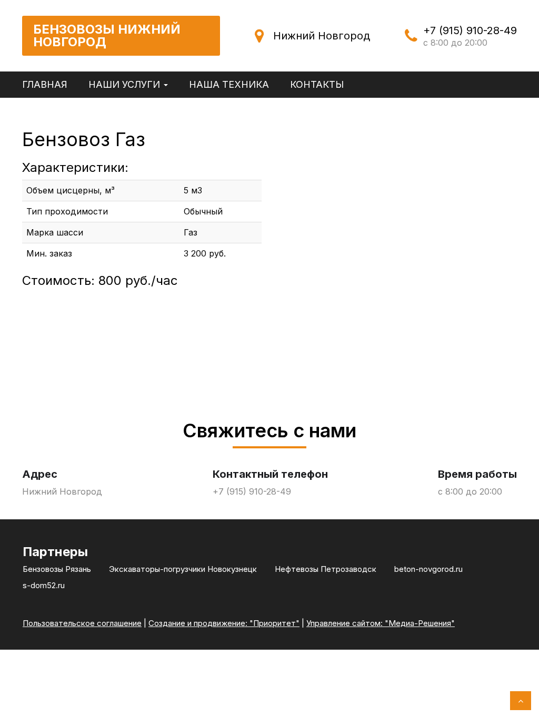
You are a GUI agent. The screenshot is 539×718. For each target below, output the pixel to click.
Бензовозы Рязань (57, 569)
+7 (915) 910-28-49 (470, 30)
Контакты (317, 84)
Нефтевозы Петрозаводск (325, 569)
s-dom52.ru (44, 585)
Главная (44, 84)
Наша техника (229, 84)
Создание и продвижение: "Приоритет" (224, 623)
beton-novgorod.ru (428, 569)
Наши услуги (125, 84)
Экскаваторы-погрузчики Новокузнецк (183, 569)
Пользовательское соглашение (82, 623)
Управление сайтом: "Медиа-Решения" (380, 623)
